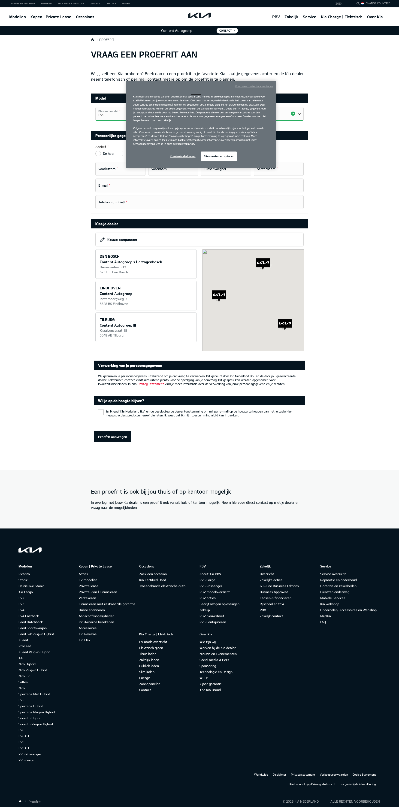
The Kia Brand (210, 690)
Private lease (88, 586)
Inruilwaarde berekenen (96, 622)
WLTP (204, 678)
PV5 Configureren (213, 622)
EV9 (21, 742)
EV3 (21, 604)
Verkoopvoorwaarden (334, 774)
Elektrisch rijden (151, 648)
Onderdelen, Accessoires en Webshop (348, 610)
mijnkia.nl (207, 96)
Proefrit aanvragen (112, 437)
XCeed (23, 640)
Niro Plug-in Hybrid (32, 670)
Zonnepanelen (149, 684)
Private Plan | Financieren (98, 592)
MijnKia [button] (126, 3)
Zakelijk (291, 17)
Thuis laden (147, 654)
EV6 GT (24, 736)
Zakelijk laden (149, 660)
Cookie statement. (189, 139)
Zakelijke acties (271, 580)
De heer (109, 153)
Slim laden (146, 672)
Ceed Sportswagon (32, 628)
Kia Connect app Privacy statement (313, 784)
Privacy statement (303, 774)
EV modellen (88, 580)
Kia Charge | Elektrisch (342, 17)
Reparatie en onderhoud (338, 580)
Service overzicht (333, 574)
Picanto (24, 574)
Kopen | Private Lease (50, 17)
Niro (21, 688)
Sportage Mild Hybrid (34, 694)
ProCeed (24, 646)
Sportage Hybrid (30, 706)
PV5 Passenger (29, 754)
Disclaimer (279, 774)
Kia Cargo (25, 592)
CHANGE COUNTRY (378, 3)
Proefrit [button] (46, 3)
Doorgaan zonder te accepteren (254, 86)
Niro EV (24, 676)
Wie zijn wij (208, 642)
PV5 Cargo (26, 760)
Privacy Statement (151, 384)
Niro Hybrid (27, 664)
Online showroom (92, 610)
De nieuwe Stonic (31, 586)
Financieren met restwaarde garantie (107, 604)
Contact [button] (111, 3)
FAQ (323, 622)
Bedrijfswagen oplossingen (219, 604)
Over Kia (375, 17)
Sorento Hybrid (29, 718)
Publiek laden (149, 666)
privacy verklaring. (184, 143)
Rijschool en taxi (272, 604)
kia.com (195, 96)
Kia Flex (84, 640)
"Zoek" (359, 4)
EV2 (21, 598)
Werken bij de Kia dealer (218, 648)
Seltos (23, 682)
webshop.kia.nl (226, 96)
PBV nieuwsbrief (212, 616)
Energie (145, 678)
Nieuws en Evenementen (218, 654)
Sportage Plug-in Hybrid (36, 712)
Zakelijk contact (271, 616)
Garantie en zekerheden (338, 586)
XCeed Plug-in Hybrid (34, 652)
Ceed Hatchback (30, 622)
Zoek (339, 3)
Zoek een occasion (153, 574)
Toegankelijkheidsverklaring (358, 784)
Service (309, 17)
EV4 (21, 610)
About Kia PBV (210, 574)
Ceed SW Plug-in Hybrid (36, 634)
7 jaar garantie (211, 684)
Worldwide (261, 774)
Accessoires (88, 628)
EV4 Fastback (28, 616)
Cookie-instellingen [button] (23, 3)
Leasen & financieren (275, 598)
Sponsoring (208, 666)
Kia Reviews (88, 634)
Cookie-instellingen (183, 156)
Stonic (23, 580)
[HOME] (92, 39)
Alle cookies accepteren (219, 156)
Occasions (85, 17)
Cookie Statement (364, 774)
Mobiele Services (332, 598)
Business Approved (274, 592)
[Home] (20, 801)
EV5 (21, 700)
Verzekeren (87, 598)
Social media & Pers (214, 660)
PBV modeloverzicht (215, 592)
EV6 (21, 730)
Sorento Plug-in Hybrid (35, 724)
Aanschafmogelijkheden (96, 616)
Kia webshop (329, 604)
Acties (83, 574)
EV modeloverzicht (153, 642)
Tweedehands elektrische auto (162, 586)
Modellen (17, 17)
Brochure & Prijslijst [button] (71, 3)
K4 (20, 658)
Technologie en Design (216, 672)
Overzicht (267, 574)
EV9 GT (24, 748)
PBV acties (208, 598)
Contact (225, 30)
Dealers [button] (95, 3)
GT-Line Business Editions (279, 586)
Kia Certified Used (152, 580)
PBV (276, 17)
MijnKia (325, 616)
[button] (342, 3)
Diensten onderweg (334, 592)
